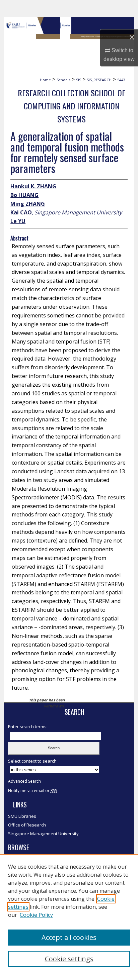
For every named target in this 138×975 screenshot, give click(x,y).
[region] (69, 914)
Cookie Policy (36, 914)
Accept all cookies (69, 937)
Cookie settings (69, 958)
